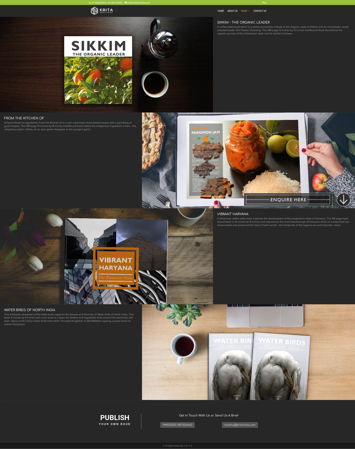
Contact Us (259, 11)
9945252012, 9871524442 (177, 425)
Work (244, 11)
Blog (264, 3)
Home (221, 11)
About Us (232, 11)
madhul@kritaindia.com (239, 425)
